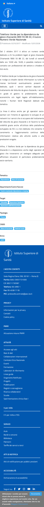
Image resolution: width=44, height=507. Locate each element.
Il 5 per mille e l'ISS (11, 414)
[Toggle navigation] (4, 26)
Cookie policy (9, 317)
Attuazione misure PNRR (14, 333)
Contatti (7, 313)
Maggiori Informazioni (19, 504)
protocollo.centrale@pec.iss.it (20, 293)
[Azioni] (4, 3)
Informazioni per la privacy (15, 310)
